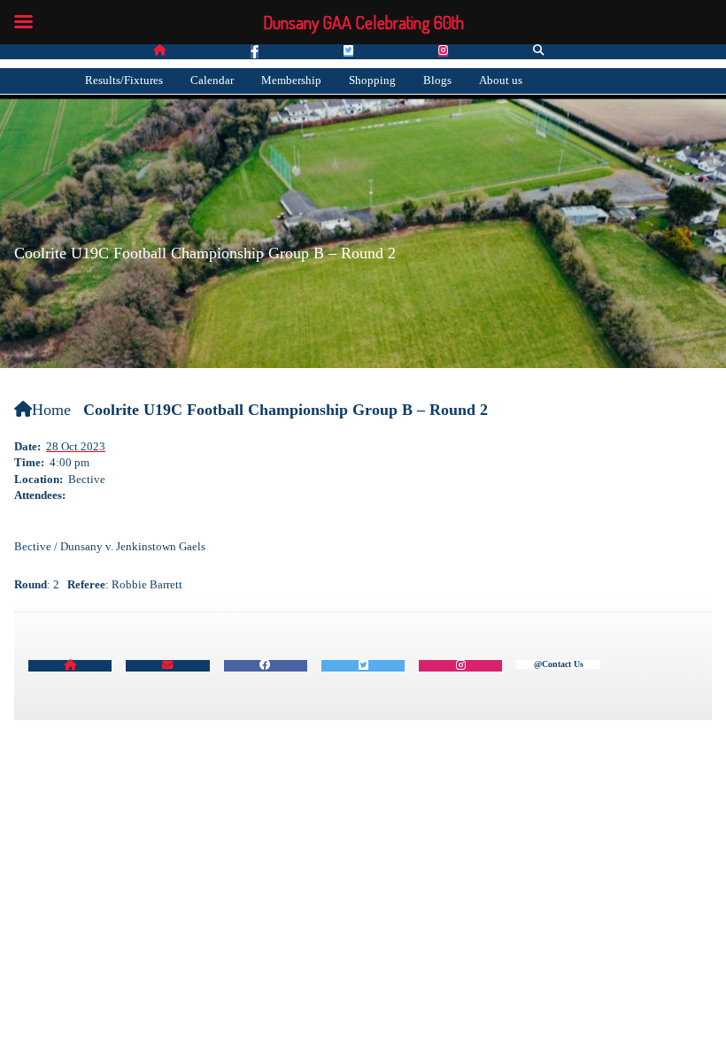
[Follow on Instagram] (443, 51)
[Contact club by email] (167, 666)
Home (51, 409)
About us (500, 80)
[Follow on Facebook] (255, 51)
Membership (291, 80)
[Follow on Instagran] (460, 666)
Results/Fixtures (124, 80)
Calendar (212, 80)
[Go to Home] (159, 51)
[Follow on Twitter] (348, 51)
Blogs (437, 80)
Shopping (372, 80)
